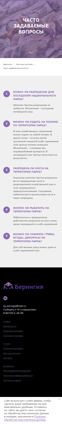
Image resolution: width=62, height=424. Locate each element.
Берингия (7, 65)
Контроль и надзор (12, 381)
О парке (6, 322)
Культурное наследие (13, 336)
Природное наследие (13, 331)
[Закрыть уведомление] (59, 399)
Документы (8, 366)
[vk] (5, 298)
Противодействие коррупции (17, 371)
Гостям (6, 344)
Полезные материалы (13, 349)
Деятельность (9, 326)
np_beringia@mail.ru (14, 306)
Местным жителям (24, 65)
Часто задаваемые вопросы (15, 68)
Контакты (7, 358)
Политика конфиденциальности (18, 376)
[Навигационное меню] (54, 7)
